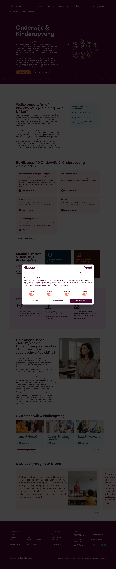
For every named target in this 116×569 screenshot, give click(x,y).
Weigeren (35, 300)
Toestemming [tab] (34, 272)
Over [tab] (81, 272)
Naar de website (80, 300)
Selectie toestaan (58, 300)
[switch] (49, 294)
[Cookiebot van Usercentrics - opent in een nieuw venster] (85, 267)
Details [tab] (58, 272)
